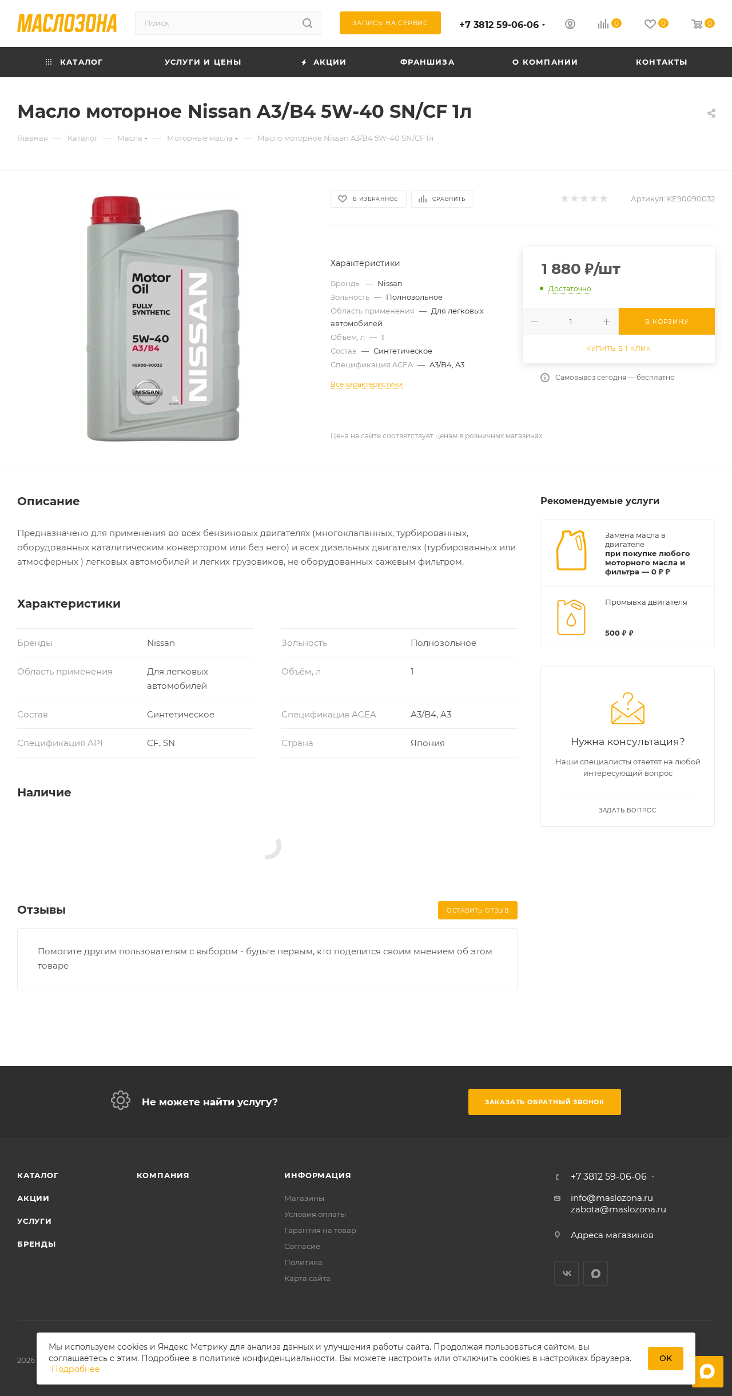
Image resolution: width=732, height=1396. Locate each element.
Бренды (36, 1243)
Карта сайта (307, 1278)
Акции (33, 1198)
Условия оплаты (315, 1214)
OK (665, 1358)
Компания (163, 1175)
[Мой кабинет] (570, 25)
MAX (595, 1273)
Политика (303, 1262)
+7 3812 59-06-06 (499, 24)
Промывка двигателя (646, 601)
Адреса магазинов (612, 1235)
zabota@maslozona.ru (618, 1209)
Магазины (304, 1198)
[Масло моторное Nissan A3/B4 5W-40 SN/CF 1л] (163, 318)
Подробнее (75, 1369)
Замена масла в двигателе (635, 539)
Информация (317, 1175)
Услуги (34, 1221)
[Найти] (307, 23)
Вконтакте (566, 1273)
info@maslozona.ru (612, 1197)
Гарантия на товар (320, 1230)
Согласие (302, 1246)
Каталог (38, 1175)
